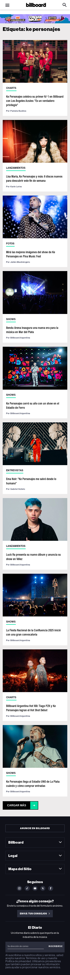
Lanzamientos (16, 167)
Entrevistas (14, 470)
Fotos (10, 243)
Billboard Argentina (20, 337)
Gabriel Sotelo (17, 489)
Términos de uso (36, 958)
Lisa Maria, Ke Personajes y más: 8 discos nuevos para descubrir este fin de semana (34, 178)
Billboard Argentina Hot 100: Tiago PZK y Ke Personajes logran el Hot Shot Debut (31, 708)
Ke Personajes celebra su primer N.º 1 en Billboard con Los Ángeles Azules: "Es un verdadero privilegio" (35, 100)
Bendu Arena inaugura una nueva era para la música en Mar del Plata (32, 330)
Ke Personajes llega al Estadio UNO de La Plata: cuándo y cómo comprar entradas (33, 783)
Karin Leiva (16, 186)
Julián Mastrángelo (20, 262)
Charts (11, 88)
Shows (11, 319)
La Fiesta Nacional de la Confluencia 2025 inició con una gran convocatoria (33, 632)
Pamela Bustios (18, 111)
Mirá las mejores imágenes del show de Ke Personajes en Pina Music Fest (30, 254)
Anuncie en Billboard (35, 828)
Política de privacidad (18, 961)
